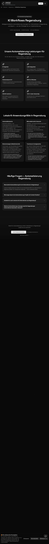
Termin (40, 3)
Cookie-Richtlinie (4, 542)
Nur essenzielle (34, 538)
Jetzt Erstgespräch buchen (18, 232)
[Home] (1, 7)
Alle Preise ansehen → (24, 235)
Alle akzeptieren (43, 538)
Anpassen (27, 538)
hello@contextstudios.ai (33, 232)
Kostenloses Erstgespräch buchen (24, 34)
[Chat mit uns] (46, 536)
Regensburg (11, 7)
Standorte (5, 7)
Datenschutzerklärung (14, 541)
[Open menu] (45, 3)
